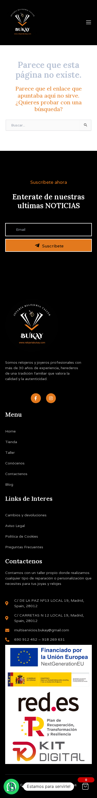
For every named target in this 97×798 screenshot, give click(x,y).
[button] (11, 786)
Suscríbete (53, 246)
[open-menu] (88, 22)
